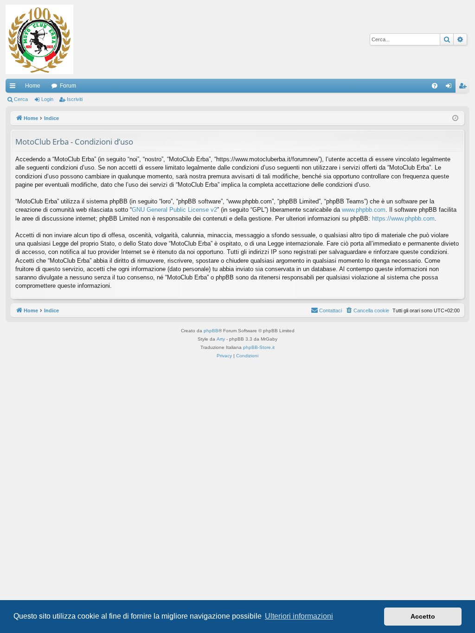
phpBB (211, 330)
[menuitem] (435, 86)
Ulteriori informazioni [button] (299, 616)
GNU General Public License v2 (174, 209)
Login (47, 99)
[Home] (39, 39)
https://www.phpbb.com (403, 218)
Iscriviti (75, 99)
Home (32, 85)
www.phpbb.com (363, 209)
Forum (68, 85)
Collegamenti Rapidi (14, 87)
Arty (221, 339)
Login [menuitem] (450, 87)
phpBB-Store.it (259, 347)
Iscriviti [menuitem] (464, 87)
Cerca (21, 99)
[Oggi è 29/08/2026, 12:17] (455, 118)
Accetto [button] (423, 616)
